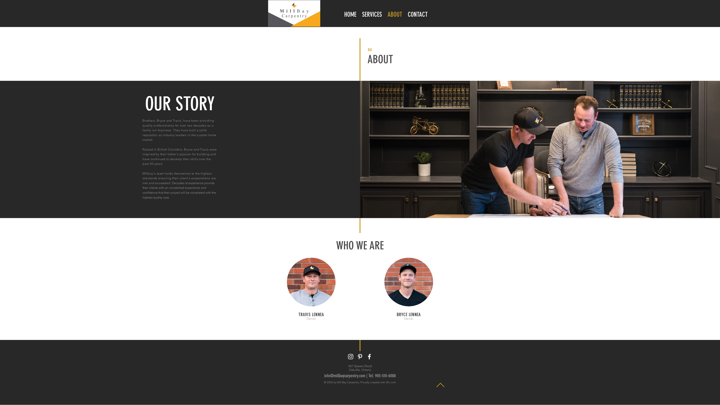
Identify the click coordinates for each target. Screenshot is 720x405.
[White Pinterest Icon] (360, 356)
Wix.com (391, 382)
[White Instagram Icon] (350, 356)
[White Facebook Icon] (369, 356)
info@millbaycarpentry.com (344, 375)
